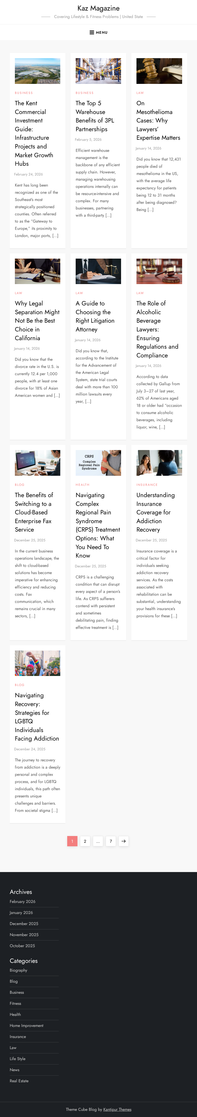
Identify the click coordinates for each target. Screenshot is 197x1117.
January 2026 (21, 913)
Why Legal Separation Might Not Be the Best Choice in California (37, 320)
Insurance (147, 485)
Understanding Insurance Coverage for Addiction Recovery (155, 512)
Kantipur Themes (117, 1109)
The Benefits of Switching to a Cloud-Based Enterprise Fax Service (34, 512)
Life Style (17, 1059)
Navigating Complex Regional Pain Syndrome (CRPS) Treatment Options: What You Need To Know (98, 525)
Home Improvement (26, 1025)
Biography (18, 970)
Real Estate (19, 1081)
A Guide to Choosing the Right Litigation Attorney (95, 316)
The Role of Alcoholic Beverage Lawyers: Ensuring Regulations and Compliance (157, 329)
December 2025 (24, 924)
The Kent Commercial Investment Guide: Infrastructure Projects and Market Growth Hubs (34, 133)
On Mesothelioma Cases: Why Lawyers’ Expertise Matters (158, 120)
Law (140, 93)
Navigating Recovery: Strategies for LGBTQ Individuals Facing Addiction (37, 717)
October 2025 (22, 946)
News (14, 1070)
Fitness (15, 1003)
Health (83, 485)
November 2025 (24, 935)
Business (24, 93)
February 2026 (22, 901)
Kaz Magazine (98, 8)
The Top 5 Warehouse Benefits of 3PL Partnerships (95, 116)
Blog (20, 485)
